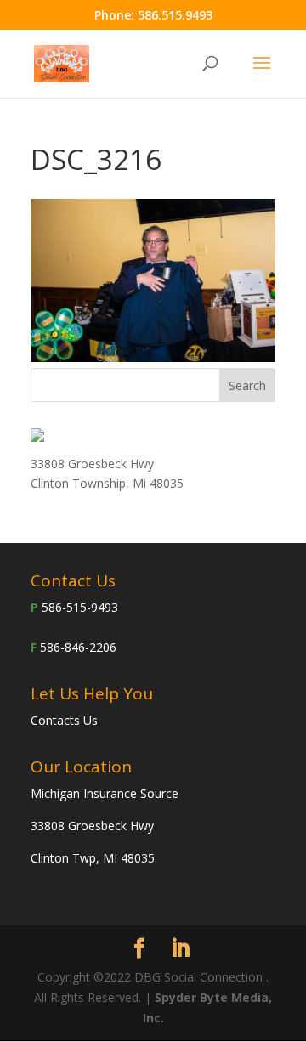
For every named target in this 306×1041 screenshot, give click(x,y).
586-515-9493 (80, 607)
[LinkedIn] (180, 948)
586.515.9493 (175, 15)
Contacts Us (64, 720)
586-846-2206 (78, 647)
